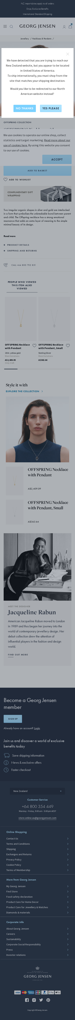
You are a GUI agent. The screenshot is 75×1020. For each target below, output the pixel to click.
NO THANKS (24, 108)
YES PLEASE (50, 108)
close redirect (67, 54)
